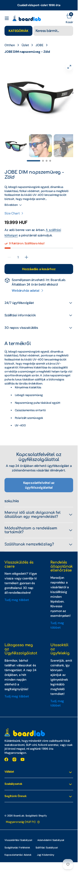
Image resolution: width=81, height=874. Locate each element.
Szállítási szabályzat (47, 843)
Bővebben (11, 200)
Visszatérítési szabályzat (18, 835)
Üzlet (25, 45)
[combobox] (53, 31)
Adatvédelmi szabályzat (50, 835)
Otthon (9, 45)
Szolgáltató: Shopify (36, 811)
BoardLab (19, 811)
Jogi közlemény (45, 850)
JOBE (39, 45)
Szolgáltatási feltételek (17, 843)
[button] (7, 18)
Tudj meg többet (16, 595)
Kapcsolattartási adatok (18, 850)
